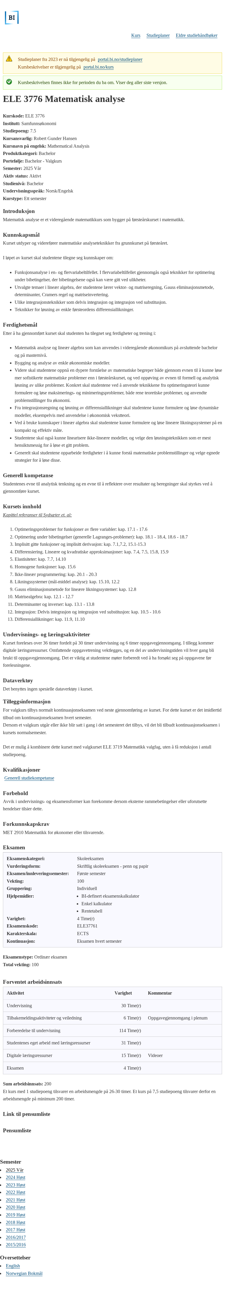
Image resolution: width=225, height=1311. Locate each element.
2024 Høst (15, 1177)
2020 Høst (15, 1207)
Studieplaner (158, 35)
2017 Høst (15, 1229)
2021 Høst (15, 1199)
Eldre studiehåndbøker (196, 35)
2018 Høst (15, 1222)
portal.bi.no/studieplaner (120, 59)
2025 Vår (14, 1169)
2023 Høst (15, 1184)
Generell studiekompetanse (29, 777)
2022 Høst (15, 1192)
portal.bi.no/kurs (98, 66)
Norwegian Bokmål (24, 1273)
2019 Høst (15, 1214)
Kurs (135, 35)
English (13, 1265)
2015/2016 (16, 1244)
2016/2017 (16, 1237)
